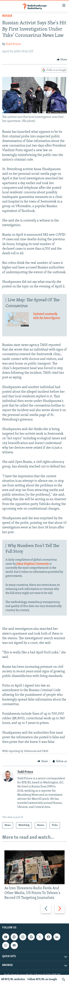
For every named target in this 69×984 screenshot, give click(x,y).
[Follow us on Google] (31, 936)
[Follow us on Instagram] (22, 936)
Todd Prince (13, 44)
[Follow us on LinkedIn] (56, 936)
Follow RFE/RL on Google (42, 979)
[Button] (62, 59)
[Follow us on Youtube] (5, 936)
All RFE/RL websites (13, 979)
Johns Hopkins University (32, 563)
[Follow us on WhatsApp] (5, 945)
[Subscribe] (14, 945)
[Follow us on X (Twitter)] (39, 936)
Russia (7, 16)
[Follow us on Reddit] (14, 936)
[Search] (63, 979)
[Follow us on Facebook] (48, 936)
